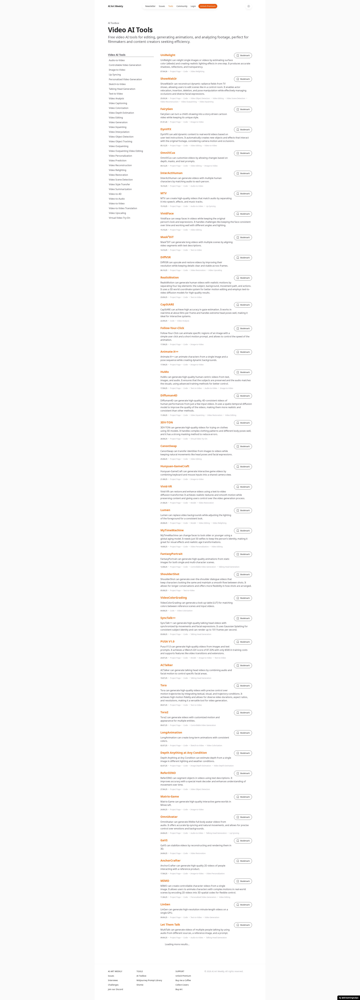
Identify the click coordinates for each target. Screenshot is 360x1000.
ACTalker (166, 665)
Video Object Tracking (120, 141)
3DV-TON (166, 422)
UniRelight (167, 55)
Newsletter (150, 6)
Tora (163, 685)
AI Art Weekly (115, 6)
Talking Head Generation (122, 88)
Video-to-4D (115, 193)
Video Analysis (116, 98)
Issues (162, 6)
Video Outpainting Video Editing (126, 151)
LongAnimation (171, 732)
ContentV (167, 965)
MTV (163, 193)
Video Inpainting (117, 127)
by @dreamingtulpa (348, 997)
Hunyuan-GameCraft (174, 466)
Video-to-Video (117, 203)
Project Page (175, 71)
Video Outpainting (118, 146)
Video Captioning (118, 103)
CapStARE (167, 304)
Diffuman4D (168, 395)
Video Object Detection (121, 136)
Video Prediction (117, 160)
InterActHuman (171, 173)
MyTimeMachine (172, 530)
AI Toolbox (113, 23)
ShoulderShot (169, 574)
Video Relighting (117, 170)
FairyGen (166, 109)
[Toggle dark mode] (248, 6)
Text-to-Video (116, 93)
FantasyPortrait (171, 554)
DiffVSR (165, 257)
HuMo (164, 372)
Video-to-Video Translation (123, 208)
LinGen (165, 904)
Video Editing (116, 117)
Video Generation (118, 122)
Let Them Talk (170, 924)
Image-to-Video (117, 69)
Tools (170, 6)
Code (185, 71)
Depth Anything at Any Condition (183, 753)
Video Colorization (118, 108)
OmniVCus (167, 153)
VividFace (167, 213)
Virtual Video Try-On (119, 217)
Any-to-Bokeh (169, 945)
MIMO (164, 881)
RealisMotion (169, 277)
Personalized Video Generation (125, 79)
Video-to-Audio (117, 198)
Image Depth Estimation (201, 765)
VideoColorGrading (173, 597)
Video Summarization (120, 189)
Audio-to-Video (117, 60)
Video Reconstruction (120, 165)
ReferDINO (168, 773)
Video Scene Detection (121, 179)
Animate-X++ (169, 351)
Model (193, 502)
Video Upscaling (117, 213)
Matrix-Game (169, 796)
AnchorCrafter (170, 860)
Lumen (165, 510)
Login (193, 6)
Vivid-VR (166, 486)
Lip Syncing (115, 74)
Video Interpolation (119, 131)
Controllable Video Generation (125, 65)
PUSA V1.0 (167, 641)
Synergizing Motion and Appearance (185, 985)
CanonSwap (168, 446)
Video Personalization (120, 155)
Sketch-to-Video (117, 84)
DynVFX (165, 129)
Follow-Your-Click (172, 328)
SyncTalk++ (168, 618)
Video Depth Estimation (121, 112)
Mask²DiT (167, 237)
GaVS (163, 840)
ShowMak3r (168, 78)
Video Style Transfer (119, 184)
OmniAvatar (169, 817)
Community (181, 6)
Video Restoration (118, 174)
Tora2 (164, 712)
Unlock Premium (208, 6)
